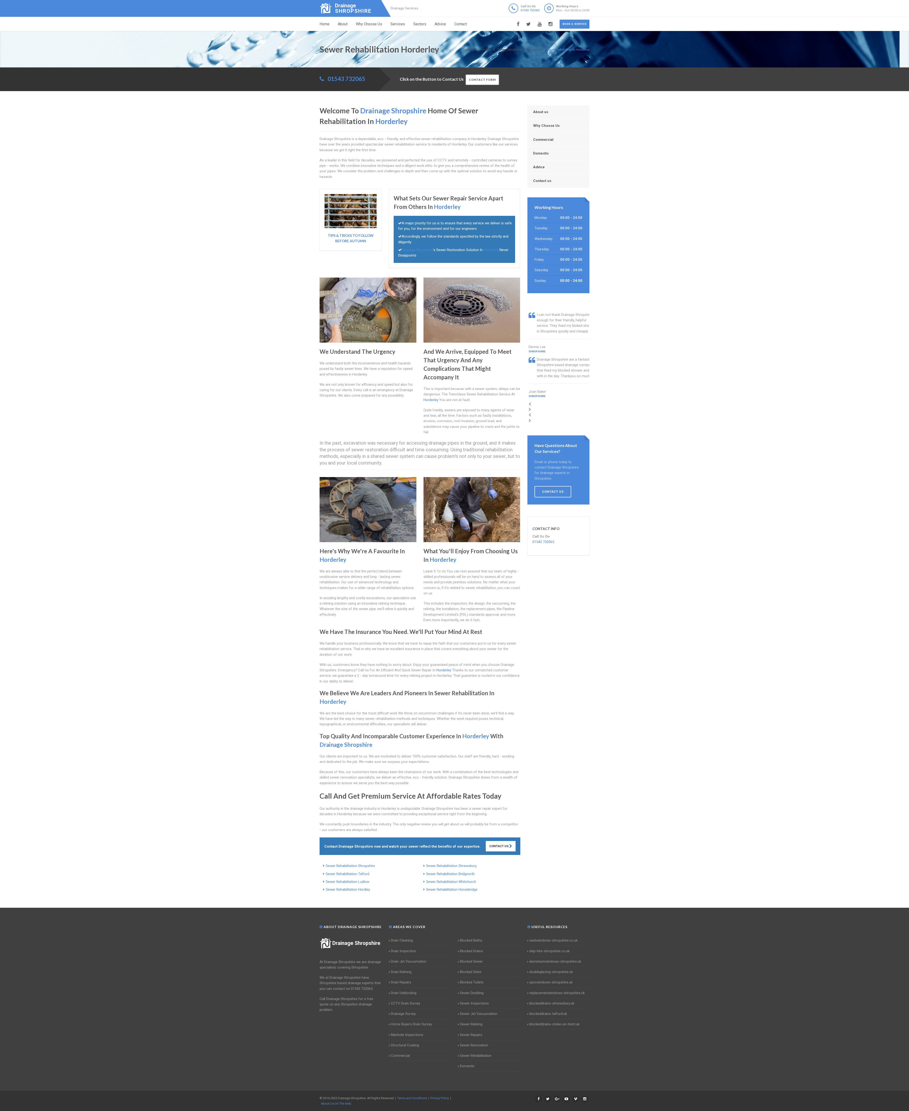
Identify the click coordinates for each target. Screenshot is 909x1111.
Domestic (541, 153)
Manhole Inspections (407, 1035)
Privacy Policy (440, 1098)
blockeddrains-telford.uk (548, 1014)
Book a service (574, 24)
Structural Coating (405, 1045)
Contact (460, 24)
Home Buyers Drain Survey (411, 1024)
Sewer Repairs (471, 1035)
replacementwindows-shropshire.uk (557, 993)
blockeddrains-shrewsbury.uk (551, 1003)
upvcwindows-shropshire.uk (551, 982)
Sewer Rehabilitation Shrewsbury (451, 866)
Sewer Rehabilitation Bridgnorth (450, 874)
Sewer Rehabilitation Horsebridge (451, 889)
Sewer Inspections (474, 1003)
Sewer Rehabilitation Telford (347, 874)
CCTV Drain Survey (405, 1003)
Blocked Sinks (470, 972)
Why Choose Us (369, 24)
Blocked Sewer (471, 961)
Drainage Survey (403, 1014)
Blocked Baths (471, 940)
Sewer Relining (471, 1024)
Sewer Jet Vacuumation (478, 1014)
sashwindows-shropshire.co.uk (553, 940)
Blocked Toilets (472, 982)
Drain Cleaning (402, 940)
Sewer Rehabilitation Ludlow (347, 882)
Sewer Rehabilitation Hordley (348, 889)
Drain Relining (401, 972)
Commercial (543, 139)
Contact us (542, 181)
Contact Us (499, 846)
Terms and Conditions (412, 1098)
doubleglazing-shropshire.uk (551, 972)
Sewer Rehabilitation (475, 1055)
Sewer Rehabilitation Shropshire (350, 866)
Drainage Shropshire (356, 943)
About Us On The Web (336, 1103)
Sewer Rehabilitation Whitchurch (451, 882)
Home (325, 24)
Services (397, 24)
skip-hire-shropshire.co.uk (549, 951)
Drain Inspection (403, 951)
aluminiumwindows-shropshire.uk (555, 961)
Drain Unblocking (403, 993)
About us (540, 112)
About (343, 24)
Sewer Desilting (472, 993)
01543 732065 (530, 10)
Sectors (419, 24)
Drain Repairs (401, 982)
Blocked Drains (471, 951)
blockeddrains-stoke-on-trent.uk (554, 1024)
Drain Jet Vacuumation (408, 961)
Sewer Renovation (474, 1045)
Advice (440, 24)
